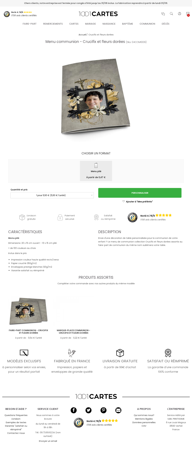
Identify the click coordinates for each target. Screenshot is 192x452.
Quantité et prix (18, 189)
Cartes (73, 24)
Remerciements (53, 24)
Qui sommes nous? (144, 415)
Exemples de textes (16, 422)
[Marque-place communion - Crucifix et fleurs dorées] (73, 311)
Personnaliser (140, 192)
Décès (165, 24)
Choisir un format (96, 153)
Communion (147, 24)
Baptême (127, 24)
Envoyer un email (48, 441)
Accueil (82, 34)
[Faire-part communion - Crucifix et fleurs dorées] (28, 311)
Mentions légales (144, 418)
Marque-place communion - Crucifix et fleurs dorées (73, 331)
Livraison (16, 418)
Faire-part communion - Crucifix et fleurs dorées (28, 331)
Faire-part (30, 24)
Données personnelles (144, 422)
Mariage (90, 24)
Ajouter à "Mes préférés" (139, 201)
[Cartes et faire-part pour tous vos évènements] (96, 14)
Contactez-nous (16, 433)
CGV (144, 425)
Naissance (109, 24)
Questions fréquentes (15, 415)
